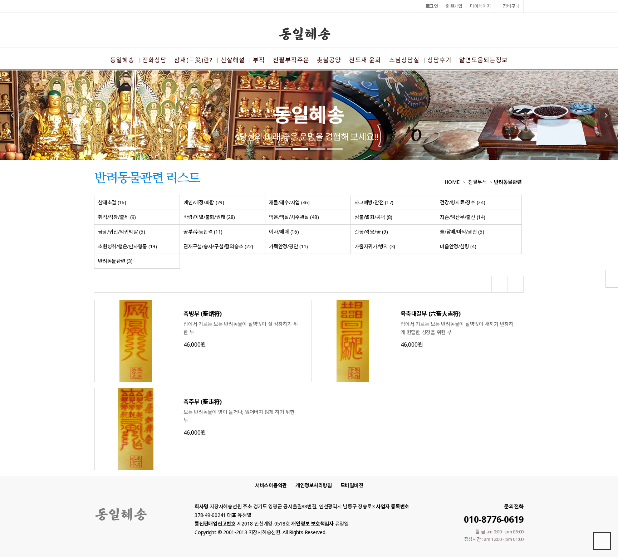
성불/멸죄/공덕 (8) (373, 217)
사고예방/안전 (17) (373, 202)
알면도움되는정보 (483, 60)
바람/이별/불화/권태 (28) (209, 217)
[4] (335, 149)
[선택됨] (499, 284)
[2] (300, 149)
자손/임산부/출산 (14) (462, 217)
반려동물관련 (508, 182)
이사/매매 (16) (284, 231)
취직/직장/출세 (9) (117, 217)
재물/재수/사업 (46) (289, 202)
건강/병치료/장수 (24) (462, 202)
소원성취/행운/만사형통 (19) (127, 246)
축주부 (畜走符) (202, 402)
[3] (317, 149)
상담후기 (439, 60)
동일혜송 (122, 60)
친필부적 (477, 182)
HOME (452, 182)
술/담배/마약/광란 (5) (462, 231)
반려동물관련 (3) (115, 261)
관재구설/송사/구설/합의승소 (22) (218, 246)
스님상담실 (404, 60)
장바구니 (511, 6)
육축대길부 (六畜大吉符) (431, 314)
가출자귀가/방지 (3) (374, 246)
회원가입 (454, 6)
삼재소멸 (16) (112, 202)
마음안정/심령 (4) (458, 246)
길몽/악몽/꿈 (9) (371, 231)
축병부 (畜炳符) (202, 314)
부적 (259, 60)
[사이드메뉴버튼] (611, 279)
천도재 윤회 (365, 60)
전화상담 (154, 60)
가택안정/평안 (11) (288, 246)
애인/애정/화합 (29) (203, 202)
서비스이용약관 (271, 485)
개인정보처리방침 (313, 485)
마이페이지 (480, 6)
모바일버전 (351, 485)
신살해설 (233, 60)
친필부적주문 (291, 60)
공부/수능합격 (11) (202, 231)
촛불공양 (329, 60)
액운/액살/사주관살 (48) (294, 217)
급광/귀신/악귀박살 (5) (121, 231)
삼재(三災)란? (193, 60)
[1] (283, 149)
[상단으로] (602, 541)
